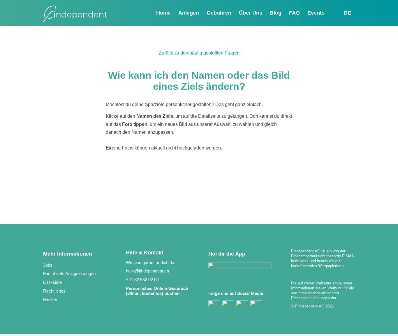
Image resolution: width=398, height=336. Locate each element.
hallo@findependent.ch (147, 270)
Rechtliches (54, 290)
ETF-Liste (52, 282)
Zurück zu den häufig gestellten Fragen (199, 52)
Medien (50, 299)
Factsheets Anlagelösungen (69, 273)
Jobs (47, 265)
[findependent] (75, 14)
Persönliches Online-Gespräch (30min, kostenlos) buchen (157, 291)
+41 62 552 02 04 (142, 279)
